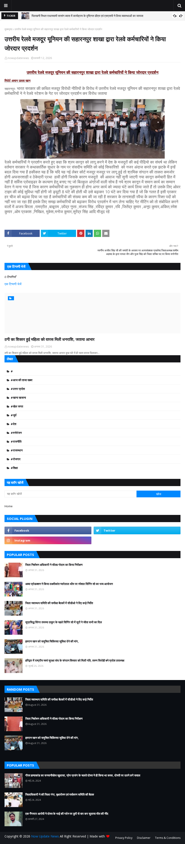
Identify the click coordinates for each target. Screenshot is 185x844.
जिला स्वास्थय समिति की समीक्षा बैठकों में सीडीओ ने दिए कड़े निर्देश (59, 603)
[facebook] (48, 530)
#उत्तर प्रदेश (18, 389)
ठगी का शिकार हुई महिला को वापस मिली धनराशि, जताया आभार (50, 339)
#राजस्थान (17, 450)
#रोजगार (16, 459)
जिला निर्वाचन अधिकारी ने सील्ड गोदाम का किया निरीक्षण (54, 565)
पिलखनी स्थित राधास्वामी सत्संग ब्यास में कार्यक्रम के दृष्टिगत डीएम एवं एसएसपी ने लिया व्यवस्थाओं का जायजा (87, 16)
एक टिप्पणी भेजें (13, 284)
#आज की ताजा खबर (21, 380)
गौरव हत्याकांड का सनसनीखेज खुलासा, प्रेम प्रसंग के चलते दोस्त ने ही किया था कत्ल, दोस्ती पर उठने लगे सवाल (82, 775)
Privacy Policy (123, 838)
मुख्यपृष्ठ (8, 29)
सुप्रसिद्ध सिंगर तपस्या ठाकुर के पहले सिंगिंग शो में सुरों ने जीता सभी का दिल (63, 622)
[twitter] (137, 530)
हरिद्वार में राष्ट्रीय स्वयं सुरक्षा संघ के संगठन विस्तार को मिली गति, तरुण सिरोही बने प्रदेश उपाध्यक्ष (74, 660)
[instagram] (48, 540)
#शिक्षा (14, 468)
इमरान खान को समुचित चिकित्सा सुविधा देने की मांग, (52, 641)
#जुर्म (13, 415)
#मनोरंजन (16, 433)
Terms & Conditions (167, 838)
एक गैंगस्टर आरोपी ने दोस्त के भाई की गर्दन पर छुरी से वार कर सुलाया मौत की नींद (66, 814)
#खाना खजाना (18, 398)
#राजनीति (16, 441)
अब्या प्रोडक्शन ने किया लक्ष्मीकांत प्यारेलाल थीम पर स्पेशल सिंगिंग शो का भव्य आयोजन (69, 584)
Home (9, 506)
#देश (13, 424)
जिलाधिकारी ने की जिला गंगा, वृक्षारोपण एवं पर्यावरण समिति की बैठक (59, 794)
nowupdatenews (18, 58)
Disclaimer (143, 838)
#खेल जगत (17, 406)
